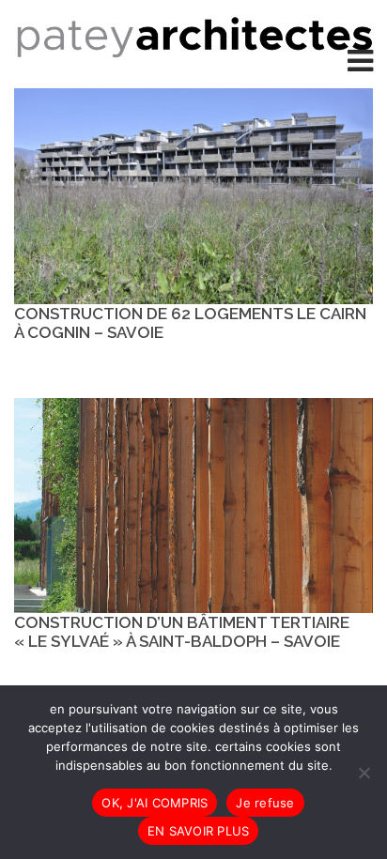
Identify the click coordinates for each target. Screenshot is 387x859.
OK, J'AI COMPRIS (154, 802)
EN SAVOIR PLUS (198, 830)
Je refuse (265, 802)
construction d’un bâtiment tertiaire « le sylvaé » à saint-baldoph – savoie (181, 632)
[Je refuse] (363, 772)
